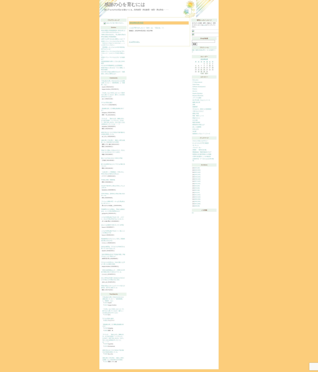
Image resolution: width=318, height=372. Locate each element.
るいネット (196, 145)
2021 (197, 172)
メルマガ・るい (197, 147)
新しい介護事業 (197, 127)
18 (212, 67)
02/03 (106, 354)
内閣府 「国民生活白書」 (200, 149)
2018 (197, 179)
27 (198, 71)
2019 (197, 176)
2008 (197, 201)
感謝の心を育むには (124, 4)
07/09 (106, 328)
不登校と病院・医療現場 (108, 179)
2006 (197, 206)
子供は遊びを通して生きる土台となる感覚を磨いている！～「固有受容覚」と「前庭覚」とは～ (113, 82)
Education (195, 80)
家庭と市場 (196, 113)
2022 (197, 170)
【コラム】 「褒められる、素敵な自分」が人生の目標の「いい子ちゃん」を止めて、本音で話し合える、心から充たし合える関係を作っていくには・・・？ (113, 338)
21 (201, 69)
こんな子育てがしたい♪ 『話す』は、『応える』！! (146, 28)
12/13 (106, 302)
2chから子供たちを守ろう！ (200, 141)
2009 (197, 199)
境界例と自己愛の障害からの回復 (202, 154)
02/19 (106, 346)
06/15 (106, 305)
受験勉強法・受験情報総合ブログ (202, 152)
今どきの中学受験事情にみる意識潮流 (111, 65)
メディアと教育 (197, 98)
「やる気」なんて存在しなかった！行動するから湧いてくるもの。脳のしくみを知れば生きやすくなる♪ (113, 94)
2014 (197, 188)
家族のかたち (196, 118)
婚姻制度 (195, 106)
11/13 (106, 361)
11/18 (106, 314)
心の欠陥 (195, 120)
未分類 (194, 131)
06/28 (106, 330)
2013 (197, 190)
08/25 (106, 320)
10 (210, 65)
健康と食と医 (196, 102)
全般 (194, 104)
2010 (197, 197)
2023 (197, 168)
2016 (197, 183)
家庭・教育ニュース (198, 115)
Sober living (196, 84)
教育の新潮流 (196, 122)
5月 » (206, 73)
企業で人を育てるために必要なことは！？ (113, 39)
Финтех (195, 91)
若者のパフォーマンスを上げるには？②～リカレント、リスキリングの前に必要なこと (113, 53)
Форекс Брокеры (197, 93)
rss (193, 212)
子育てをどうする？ (198, 111)
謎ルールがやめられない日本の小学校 (111, 158)
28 (201, 71)
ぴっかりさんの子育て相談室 (201, 143)
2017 (197, 181)
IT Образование (197, 82)
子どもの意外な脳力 (106, 102)
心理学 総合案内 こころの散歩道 (202, 156)
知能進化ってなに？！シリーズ (201, 133)
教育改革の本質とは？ (199, 124)
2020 (197, 174)
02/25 (106, 344)
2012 (197, 192)
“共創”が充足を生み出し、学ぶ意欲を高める (113, 34)
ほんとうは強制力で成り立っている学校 (112, 225)
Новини (195, 89)
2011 (197, 194)
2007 (197, 203)
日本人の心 (196, 129)
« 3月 (202, 73)
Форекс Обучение (198, 95)
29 (204, 71)
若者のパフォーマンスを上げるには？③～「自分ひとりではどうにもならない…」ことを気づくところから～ (113, 43)
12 (196, 67)
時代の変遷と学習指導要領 (108, 36)
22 (204, 69)
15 (204, 67)
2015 (197, 185)
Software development (199, 86)
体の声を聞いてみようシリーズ (201, 100)
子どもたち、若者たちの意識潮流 (202, 109)
